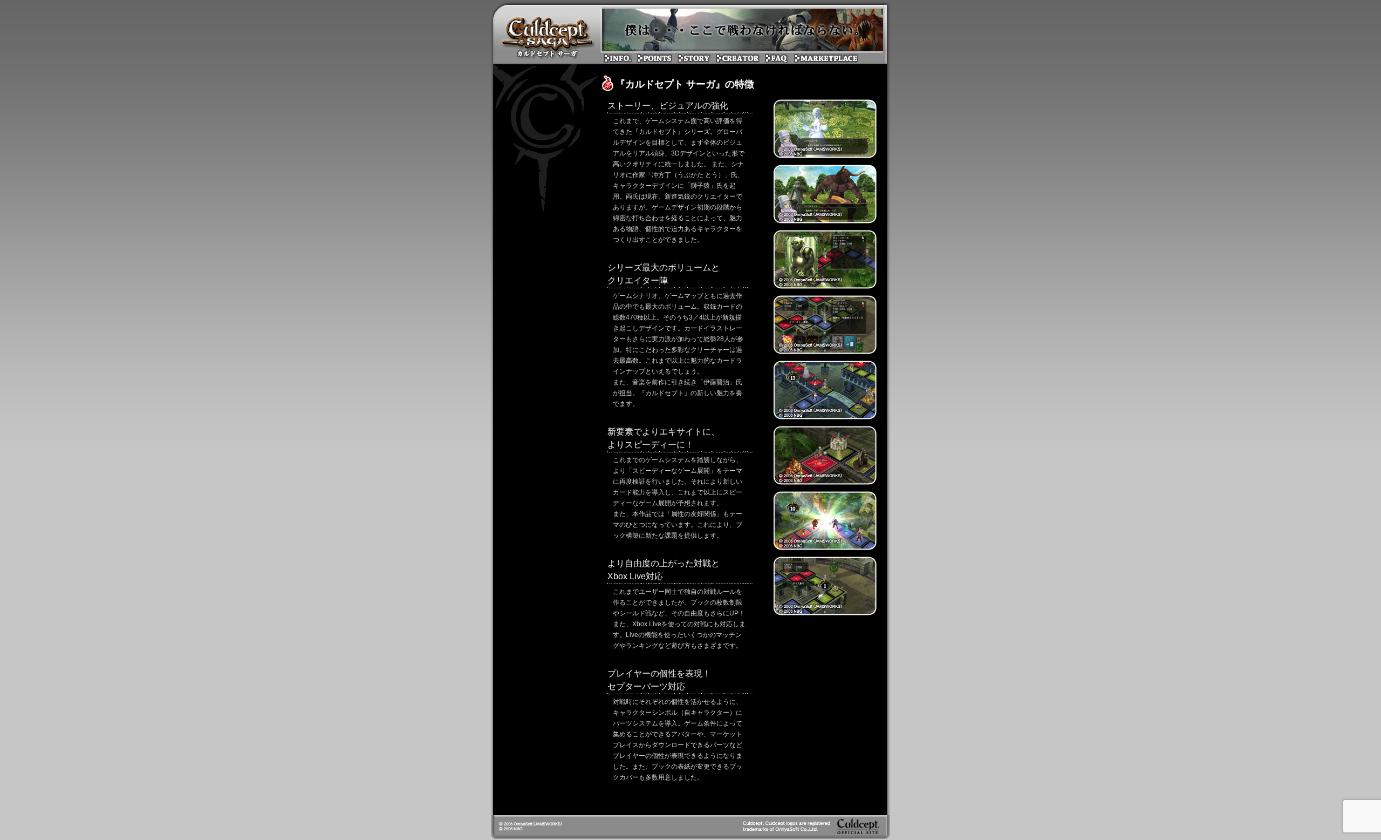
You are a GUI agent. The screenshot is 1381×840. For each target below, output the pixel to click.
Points (547, 34)
